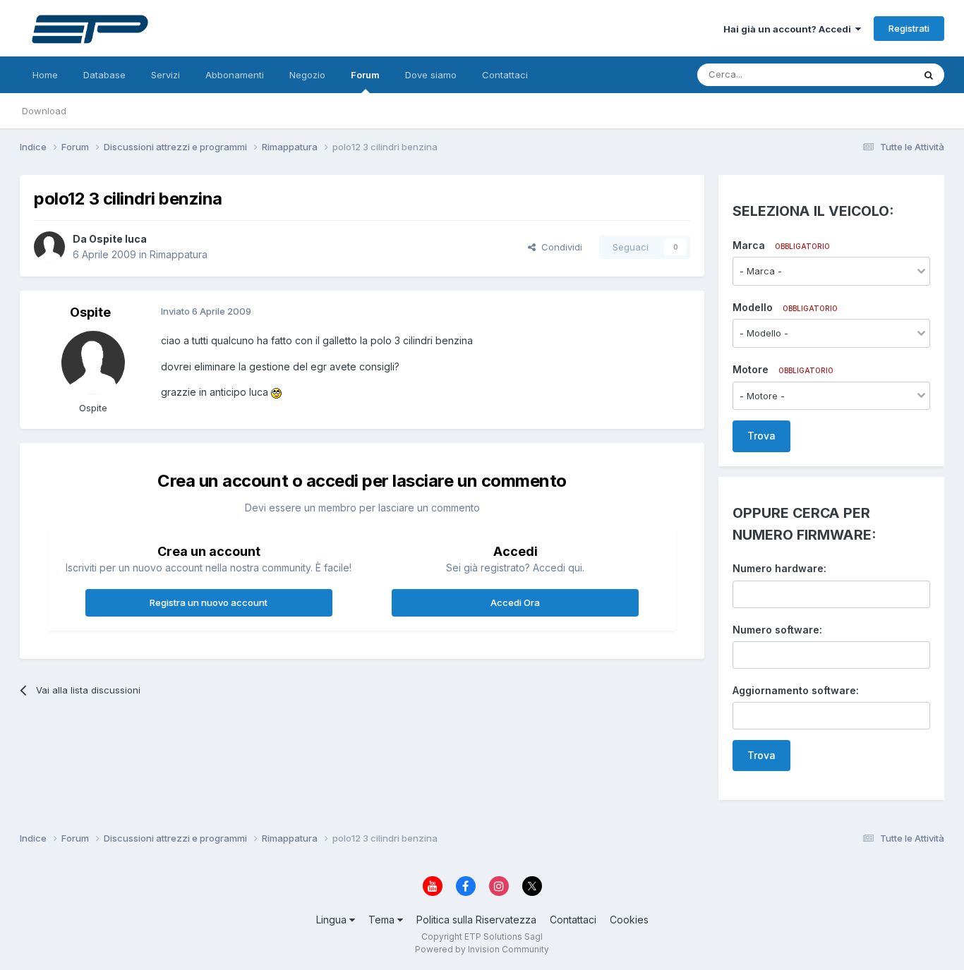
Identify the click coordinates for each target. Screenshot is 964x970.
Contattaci (505, 74)
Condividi (559, 247)
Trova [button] (761, 436)
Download (44, 110)
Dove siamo (431, 74)
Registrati (908, 28)
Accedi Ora (515, 602)
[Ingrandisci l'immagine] (276, 392)
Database (104, 74)
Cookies (629, 920)
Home (45, 74)
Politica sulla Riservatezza (476, 920)
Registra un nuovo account (208, 602)
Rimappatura (178, 254)
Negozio (307, 74)
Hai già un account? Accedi (789, 29)
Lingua (332, 920)
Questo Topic (865, 74)
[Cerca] (928, 74)
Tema (382, 920)
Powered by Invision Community (482, 949)
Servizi (165, 74)
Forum (365, 74)
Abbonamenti (234, 74)
